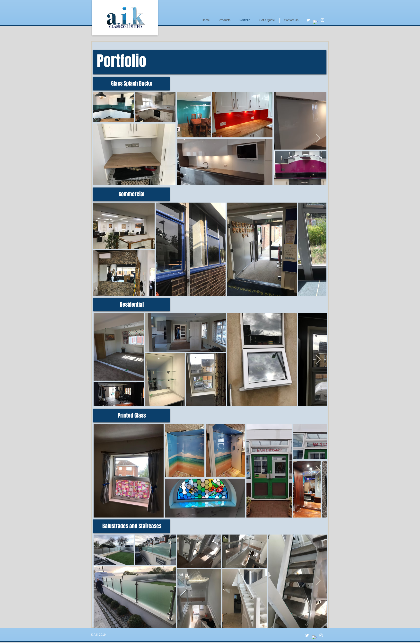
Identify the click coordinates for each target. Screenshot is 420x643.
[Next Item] (318, 138)
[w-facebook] (315, 22)
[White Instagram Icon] (322, 20)
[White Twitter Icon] (308, 20)
